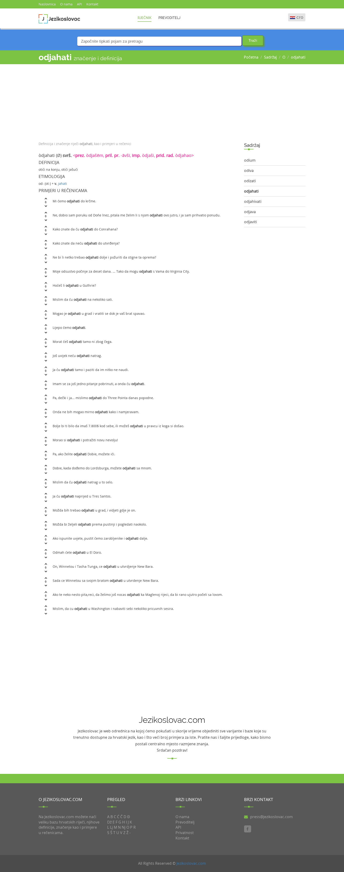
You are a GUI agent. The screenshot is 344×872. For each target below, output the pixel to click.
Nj (123, 827)
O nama (66, 4)
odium (250, 160)
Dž (109, 822)
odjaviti (250, 221)
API (79, 4)
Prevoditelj (169, 18)
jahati (62, 183)
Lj (111, 827)
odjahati (298, 57)
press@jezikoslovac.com (271, 816)
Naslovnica (47, 4)
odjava (250, 211)
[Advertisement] (138, 101)
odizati (250, 180)
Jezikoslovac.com (191, 863)
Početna (251, 57)
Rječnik (144, 18)
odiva (249, 170)
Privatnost (185, 832)
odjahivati (252, 201)
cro (300, 17)
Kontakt (92, 4)
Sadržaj (270, 57)
